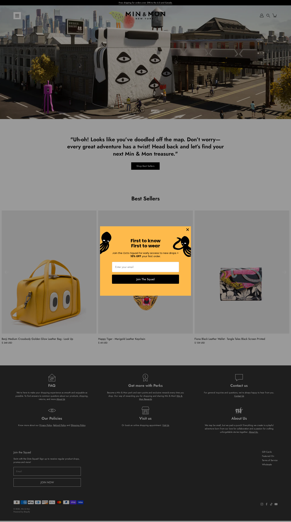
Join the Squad (145, 279)
